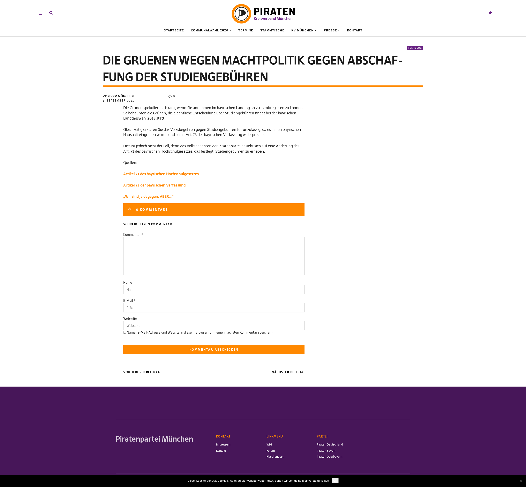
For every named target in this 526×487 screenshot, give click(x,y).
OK (335, 480)
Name (127, 282)
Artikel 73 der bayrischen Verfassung (154, 185)
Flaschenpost (274, 456)
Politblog (415, 47)
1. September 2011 (118, 100)
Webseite (130, 319)
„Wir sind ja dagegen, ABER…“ (148, 196)
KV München (302, 30)
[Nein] (521, 481)
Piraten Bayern (326, 450)
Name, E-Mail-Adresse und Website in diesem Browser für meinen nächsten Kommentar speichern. (200, 332)
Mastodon (490, 13)
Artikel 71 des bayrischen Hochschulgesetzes (161, 174)
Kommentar (133, 235)
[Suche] (51, 12)
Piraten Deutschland (330, 444)
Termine (245, 30)
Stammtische (272, 30)
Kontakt (354, 30)
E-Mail (128, 300)
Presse (330, 30)
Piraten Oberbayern (329, 456)
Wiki (269, 444)
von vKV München (118, 96)
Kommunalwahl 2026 (209, 30)
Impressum (223, 444)
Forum (270, 450)
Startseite (174, 30)
